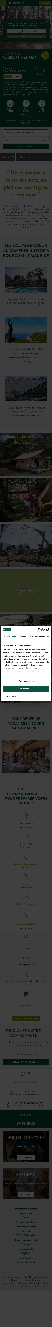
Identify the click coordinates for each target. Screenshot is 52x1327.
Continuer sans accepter (12, 696)
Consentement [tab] (9, 637)
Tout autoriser (26, 689)
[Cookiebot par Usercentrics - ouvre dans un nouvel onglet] (38, 629)
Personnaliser (24, 681)
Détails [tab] (23, 637)
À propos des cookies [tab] (39, 637)
